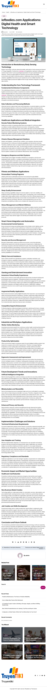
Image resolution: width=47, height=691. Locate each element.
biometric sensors (6, 33)
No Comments (19, 32)
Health (4, 16)
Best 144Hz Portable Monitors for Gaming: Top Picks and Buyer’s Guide (19, 608)
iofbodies (21, 71)
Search (3, 584)
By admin (6, 32)
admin (27, 555)
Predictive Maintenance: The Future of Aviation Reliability (16, 596)
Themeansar (34, 688)
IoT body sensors (22, 35)
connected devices (27, 33)
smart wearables (30, 35)
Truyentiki (7, 681)
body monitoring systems (16, 33)
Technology (29, 652)
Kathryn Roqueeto (23, 576)
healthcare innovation (13, 35)
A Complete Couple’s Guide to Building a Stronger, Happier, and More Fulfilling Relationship (21, 604)
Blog (5, 652)
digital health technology (37, 33)
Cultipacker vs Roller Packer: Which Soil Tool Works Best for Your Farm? (19, 612)
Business (6, 635)
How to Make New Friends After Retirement (8, 575)
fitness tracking (4, 35)
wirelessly (3, 95)
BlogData (27, 688)
